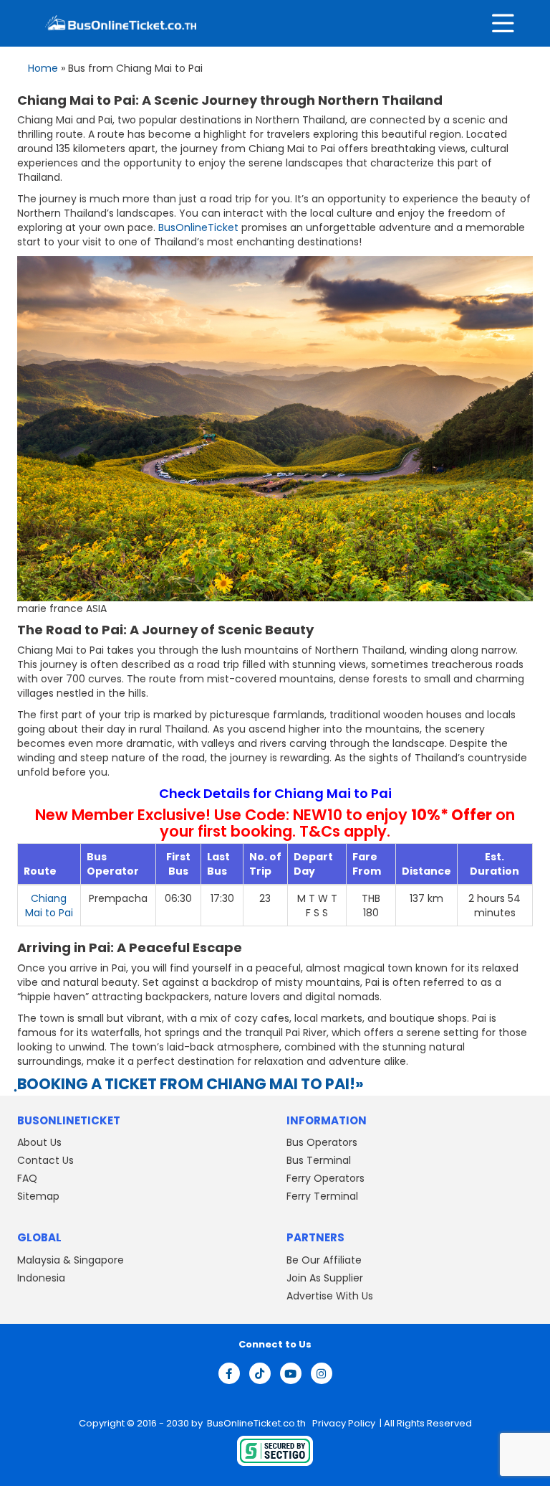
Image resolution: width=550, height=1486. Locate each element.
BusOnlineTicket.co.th (257, 1423)
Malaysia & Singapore (70, 1260)
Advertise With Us (329, 1296)
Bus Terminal (318, 1160)
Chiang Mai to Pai (49, 905)
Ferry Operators (325, 1178)
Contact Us (45, 1160)
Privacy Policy (342, 1423)
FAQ (27, 1178)
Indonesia (41, 1278)
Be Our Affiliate (324, 1260)
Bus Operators (321, 1142)
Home (43, 68)
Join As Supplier (324, 1278)
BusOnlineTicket (198, 227)
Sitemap (38, 1196)
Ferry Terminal (322, 1196)
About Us (39, 1142)
